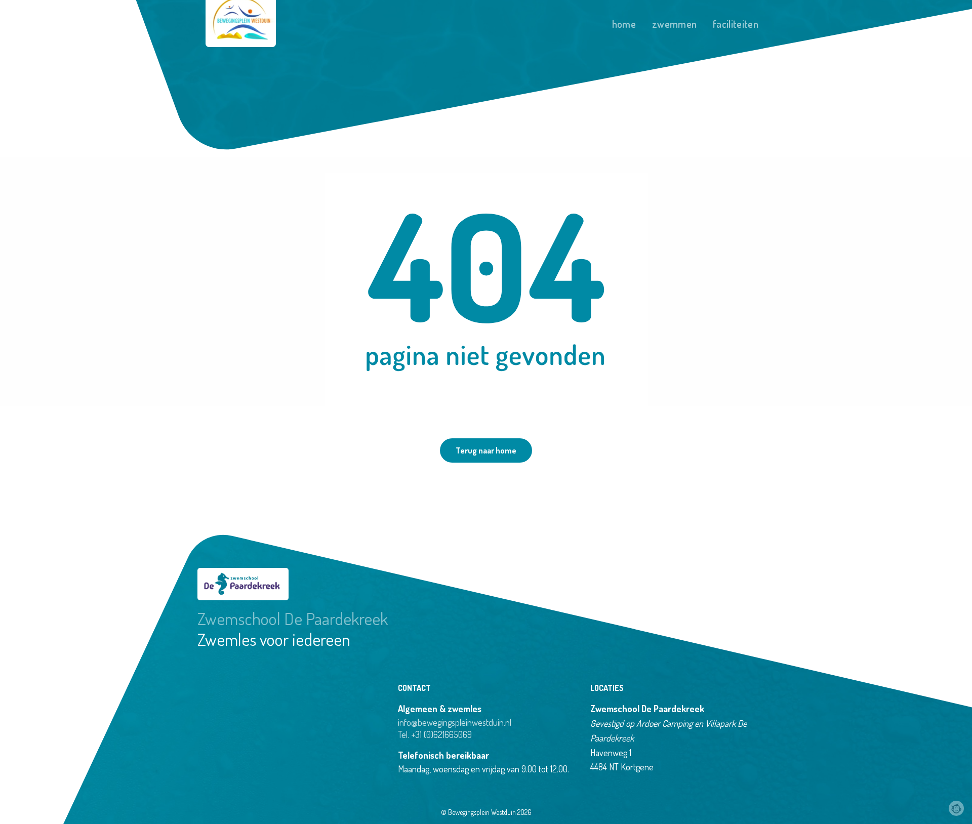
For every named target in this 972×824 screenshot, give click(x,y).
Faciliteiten (735, 23)
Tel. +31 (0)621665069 (435, 734)
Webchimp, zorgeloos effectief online (956, 808)
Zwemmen (674, 23)
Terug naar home (486, 450)
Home (624, 23)
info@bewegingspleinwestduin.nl (454, 722)
